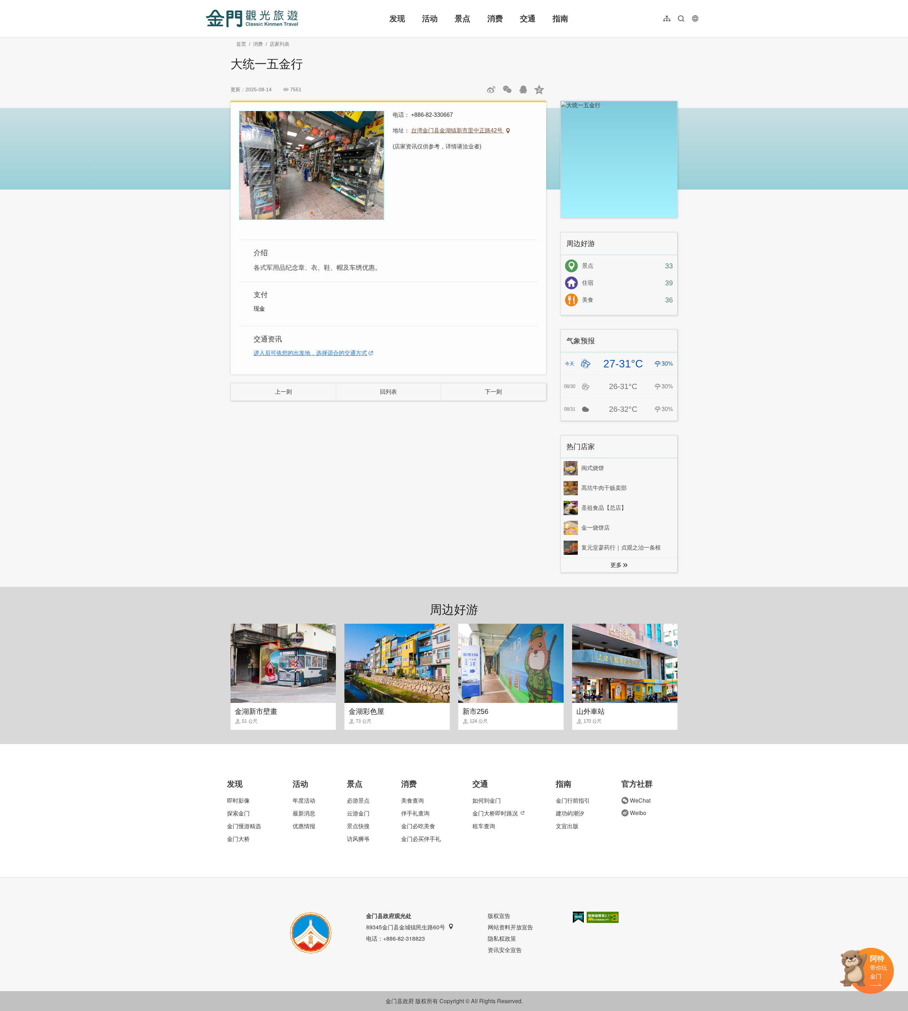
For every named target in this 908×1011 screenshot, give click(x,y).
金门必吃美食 (418, 826)
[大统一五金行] (311, 165)
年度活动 (304, 800)
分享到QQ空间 (539, 89)
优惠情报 (304, 826)
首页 (241, 44)
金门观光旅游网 (252, 18)
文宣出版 (567, 826)
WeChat (640, 800)
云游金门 (358, 813)
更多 (616, 565)
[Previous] (251, 165)
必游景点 (358, 800)
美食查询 (412, 800)
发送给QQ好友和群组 (523, 89)
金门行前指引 (573, 800)
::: (208, 4)
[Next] (372, 165)
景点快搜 (358, 826)
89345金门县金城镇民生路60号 (405, 927)
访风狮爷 (358, 839)
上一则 (283, 392)
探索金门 (238, 813)
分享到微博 (491, 89)
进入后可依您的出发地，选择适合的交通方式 (310, 353)
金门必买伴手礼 (421, 839)
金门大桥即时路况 (495, 813)
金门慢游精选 (244, 826)
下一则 (493, 392)
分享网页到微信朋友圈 (507, 89)
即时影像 (238, 800)
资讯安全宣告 (505, 950)
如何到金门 (486, 800)
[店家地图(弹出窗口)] (619, 159)
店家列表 (279, 44)
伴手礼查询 (415, 813)
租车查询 (483, 826)
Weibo (638, 813)
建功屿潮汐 (570, 813)
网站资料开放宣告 (510, 927)
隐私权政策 (502, 938)
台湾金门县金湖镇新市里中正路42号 (457, 130)
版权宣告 (499, 916)
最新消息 (304, 813)
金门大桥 (238, 839)
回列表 (388, 392)
